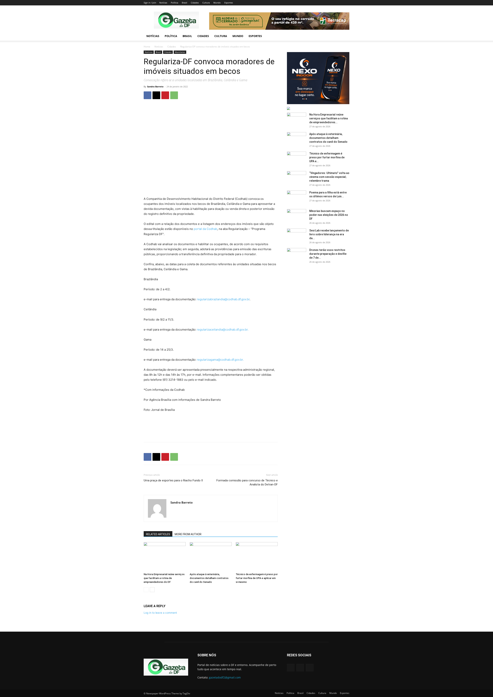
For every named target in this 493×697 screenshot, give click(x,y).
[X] (156, 95)
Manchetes (180, 52)
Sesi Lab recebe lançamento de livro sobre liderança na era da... (329, 234)
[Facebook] (147, 95)
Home (147, 46)
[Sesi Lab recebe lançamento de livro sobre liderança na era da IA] (296, 235)
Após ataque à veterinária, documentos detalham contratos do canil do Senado (209, 578)
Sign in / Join (150, 2)
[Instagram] (300, 667)
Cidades (195, 2)
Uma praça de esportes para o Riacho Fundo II (173, 480)
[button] (344, 36)
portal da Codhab (205, 229)
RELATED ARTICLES (158, 534)
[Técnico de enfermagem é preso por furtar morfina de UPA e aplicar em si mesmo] (257, 556)
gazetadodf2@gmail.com (225, 677)
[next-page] (152, 589)
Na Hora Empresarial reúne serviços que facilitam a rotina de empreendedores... (328, 118)
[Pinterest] (165, 95)
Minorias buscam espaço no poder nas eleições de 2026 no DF (328, 214)
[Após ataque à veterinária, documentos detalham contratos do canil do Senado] (211, 556)
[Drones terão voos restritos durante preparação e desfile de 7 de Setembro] (296, 255)
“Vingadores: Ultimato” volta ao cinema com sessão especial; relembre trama (329, 176)
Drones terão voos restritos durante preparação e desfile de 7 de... (327, 253)
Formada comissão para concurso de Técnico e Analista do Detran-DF (247, 482)
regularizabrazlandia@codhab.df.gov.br (223, 299)
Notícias (163, 2)
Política (174, 2)
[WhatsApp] (174, 95)
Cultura (206, 2)
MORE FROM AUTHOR (188, 534)
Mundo (217, 2)
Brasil (184, 2)
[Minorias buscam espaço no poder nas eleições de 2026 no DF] (296, 216)
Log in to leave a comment (160, 612)
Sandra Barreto (155, 86)
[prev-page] (146, 589)
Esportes (228, 2)
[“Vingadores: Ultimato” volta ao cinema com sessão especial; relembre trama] (296, 178)
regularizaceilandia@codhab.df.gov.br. (222, 329)
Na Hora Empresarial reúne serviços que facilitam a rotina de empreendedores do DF (164, 578)
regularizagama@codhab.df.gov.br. (220, 359)
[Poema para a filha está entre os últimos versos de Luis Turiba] (296, 197)
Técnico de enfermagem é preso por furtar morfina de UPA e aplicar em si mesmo (257, 578)
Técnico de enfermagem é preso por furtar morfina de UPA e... (327, 157)
